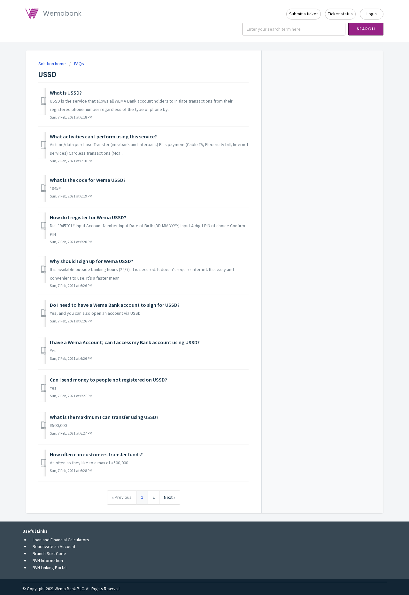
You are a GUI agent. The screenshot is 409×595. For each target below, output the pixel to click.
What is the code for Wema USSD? (88, 180)
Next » (169, 497)
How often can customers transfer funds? (96, 454)
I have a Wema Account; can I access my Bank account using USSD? (125, 342)
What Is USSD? (66, 92)
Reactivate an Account (54, 546)
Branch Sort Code (49, 553)
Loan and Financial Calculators (61, 540)
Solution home (52, 63)
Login (372, 14)
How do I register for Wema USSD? (88, 217)
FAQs (79, 63)
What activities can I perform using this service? (103, 136)
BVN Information (48, 560)
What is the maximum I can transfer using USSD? (104, 417)
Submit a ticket (303, 14)
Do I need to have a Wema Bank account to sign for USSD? (115, 305)
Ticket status (340, 14)
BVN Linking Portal (49, 567)
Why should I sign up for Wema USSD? (91, 261)
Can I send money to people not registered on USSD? (108, 379)
